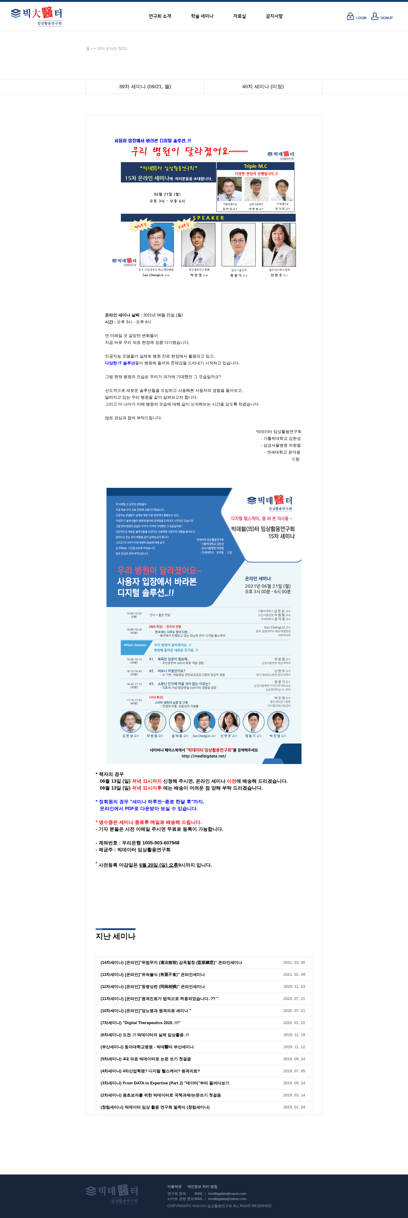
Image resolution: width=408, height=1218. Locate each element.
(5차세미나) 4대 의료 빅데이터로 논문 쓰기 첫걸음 (146, 1059)
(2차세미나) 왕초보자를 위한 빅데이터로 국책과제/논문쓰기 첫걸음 (161, 1095)
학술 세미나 (202, 16)
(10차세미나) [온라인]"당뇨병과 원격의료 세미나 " (146, 1010)
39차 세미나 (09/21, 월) (145, 86)
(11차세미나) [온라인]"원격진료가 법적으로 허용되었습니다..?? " (159, 998)
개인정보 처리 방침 (202, 1186)
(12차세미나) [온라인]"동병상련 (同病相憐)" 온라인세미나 (153, 986)
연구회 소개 (160, 16)
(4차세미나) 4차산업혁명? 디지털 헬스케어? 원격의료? (150, 1071)
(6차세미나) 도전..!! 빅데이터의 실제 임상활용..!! (145, 1035)
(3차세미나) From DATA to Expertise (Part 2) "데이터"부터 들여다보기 (165, 1083)
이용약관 (174, 1186)
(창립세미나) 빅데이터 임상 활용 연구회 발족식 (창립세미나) (155, 1107)
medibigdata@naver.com (227, 1194)
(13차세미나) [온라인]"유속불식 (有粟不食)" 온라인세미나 (153, 974)
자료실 (239, 16)
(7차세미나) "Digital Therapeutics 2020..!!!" (141, 1023)
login (361, 18)
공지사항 (274, 16)
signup (386, 18)
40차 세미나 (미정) (263, 86)
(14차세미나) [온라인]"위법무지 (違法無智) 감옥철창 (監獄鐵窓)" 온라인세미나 (171, 962)
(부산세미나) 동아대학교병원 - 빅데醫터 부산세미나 (147, 1047)
